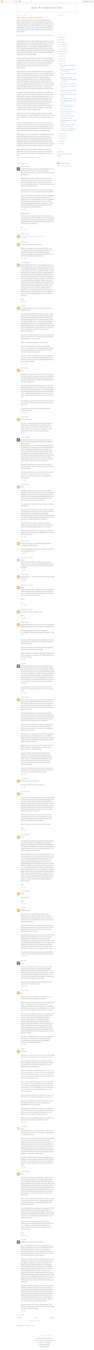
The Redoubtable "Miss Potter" (67, 83)
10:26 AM (24, 1235)
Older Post (51, 1317)
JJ (21, 1049)
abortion (51, 96)
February (62, 136)
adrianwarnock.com (44, 1338)
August (62, 53)
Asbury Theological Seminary (64, 154)
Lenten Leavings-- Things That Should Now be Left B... (67, 129)
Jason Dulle (24, 262)
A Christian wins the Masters (67, 116)
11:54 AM (24, 433)
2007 (60, 42)
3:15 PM (23, 570)
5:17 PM (23, 693)
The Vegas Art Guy (25, 557)
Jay (21, 305)
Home (35, 1317)
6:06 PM (23, 774)
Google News (60, 151)
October (62, 49)
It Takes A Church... (44, 1342)
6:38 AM (23, 258)
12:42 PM (24, 956)
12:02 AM (24, 229)
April (61, 63)
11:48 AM (24, 413)
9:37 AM (23, 830)
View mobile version (35, 1320)
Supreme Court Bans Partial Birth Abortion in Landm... (68, 91)
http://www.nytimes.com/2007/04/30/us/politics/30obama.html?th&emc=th (35, 35)
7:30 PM (23, 787)
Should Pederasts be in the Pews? (68, 98)
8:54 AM (23, 1167)
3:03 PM (23, 537)
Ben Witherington (47, 7)
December (63, 44)
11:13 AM (24, 364)
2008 (60, 39)
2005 (60, 143)
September (63, 51)
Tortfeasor (23, 234)
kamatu (23, 1126)
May (61, 61)
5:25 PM (23, 209)
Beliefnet (59, 156)
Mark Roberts (44, 1344)
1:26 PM (23, 480)
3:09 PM (23, 553)
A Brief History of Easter (66, 118)
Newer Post (19, 1317)
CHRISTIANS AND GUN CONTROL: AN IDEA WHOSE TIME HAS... (68, 79)
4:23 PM (23, 659)
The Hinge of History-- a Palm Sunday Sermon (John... (67, 125)
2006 (60, 141)
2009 (60, 37)
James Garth (24, 166)
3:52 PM (23, 1311)
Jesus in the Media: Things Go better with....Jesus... (67, 112)
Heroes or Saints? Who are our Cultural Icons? (67, 70)
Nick (22, 663)
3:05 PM (23, 1044)
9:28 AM (23, 301)
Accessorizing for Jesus (65, 109)
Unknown (23, 574)
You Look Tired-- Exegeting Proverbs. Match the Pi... (67, 106)
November (63, 46)
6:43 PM (23, 1122)
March (62, 133)
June (61, 58)
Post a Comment (21, 1315)
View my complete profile (65, 166)
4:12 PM (23, 605)
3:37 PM (23, 581)
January (62, 138)
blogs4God (44, 1347)
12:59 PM (24, 986)
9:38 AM (23, 887)
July (61, 56)
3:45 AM (23, 238)
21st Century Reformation (44, 1340)
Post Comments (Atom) (29, 1325)
